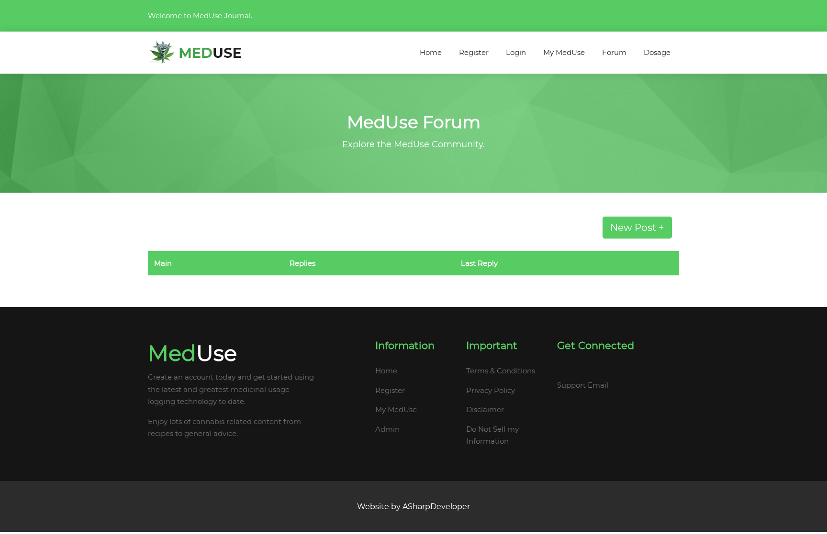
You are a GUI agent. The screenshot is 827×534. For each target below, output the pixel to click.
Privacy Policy (490, 390)
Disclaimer (485, 409)
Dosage (657, 52)
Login (516, 52)
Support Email (582, 385)
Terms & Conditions (500, 370)
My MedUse (564, 52)
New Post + (637, 227)
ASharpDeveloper (436, 506)
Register (474, 52)
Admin (387, 429)
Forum (614, 52)
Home (431, 52)
